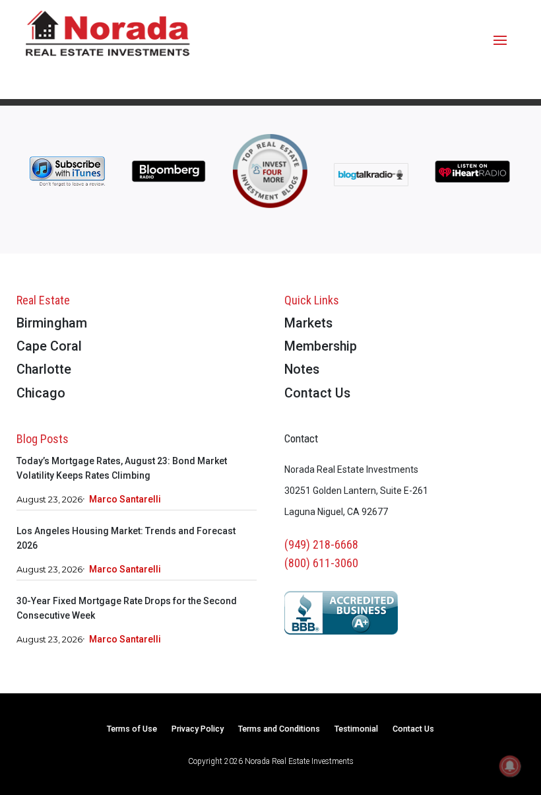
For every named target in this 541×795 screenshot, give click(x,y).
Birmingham (51, 324)
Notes (301, 370)
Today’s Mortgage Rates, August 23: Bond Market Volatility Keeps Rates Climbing (121, 468)
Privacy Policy (198, 729)
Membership (320, 347)
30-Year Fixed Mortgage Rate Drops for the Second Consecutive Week (126, 608)
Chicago (40, 394)
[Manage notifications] (510, 766)
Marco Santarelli (125, 499)
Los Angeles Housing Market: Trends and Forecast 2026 (126, 538)
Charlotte (43, 370)
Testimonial (356, 729)
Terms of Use (132, 729)
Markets (308, 324)
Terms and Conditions (279, 729)
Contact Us (317, 394)
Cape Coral (49, 347)
